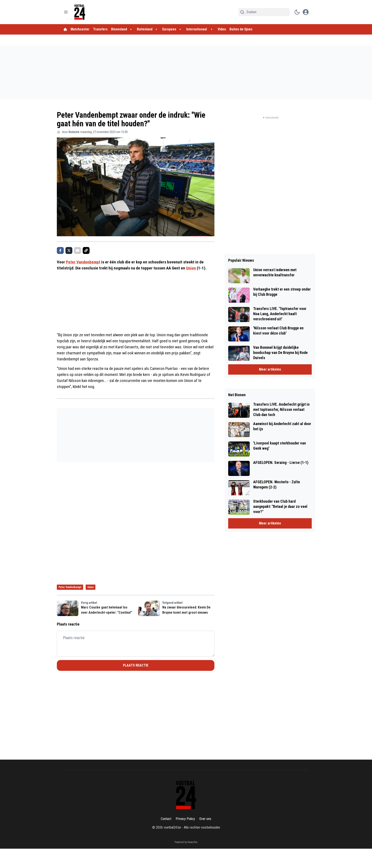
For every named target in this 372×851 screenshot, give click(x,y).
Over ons (205, 819)
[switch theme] (297, 12)
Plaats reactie (135, 665)
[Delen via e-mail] (77, 250)
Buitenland (144, 29)
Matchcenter (80, 29)
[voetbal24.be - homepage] (79, 12)
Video (222, 29)
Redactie (74, 132)
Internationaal (197, 29)
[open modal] (306, 12)
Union (191, 268)
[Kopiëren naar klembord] (86, 250)
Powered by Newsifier (186, 842)
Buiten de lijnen (240, 29)
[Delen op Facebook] (60, 250)
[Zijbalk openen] (65, 12)
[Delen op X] (68, 250)
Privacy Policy (185, 819)
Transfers (100, 29)
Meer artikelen (270, 369)
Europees (169, 29)
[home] (65, 29)
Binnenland (119, 29)
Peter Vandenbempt (83, 262)
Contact (166, 819)
